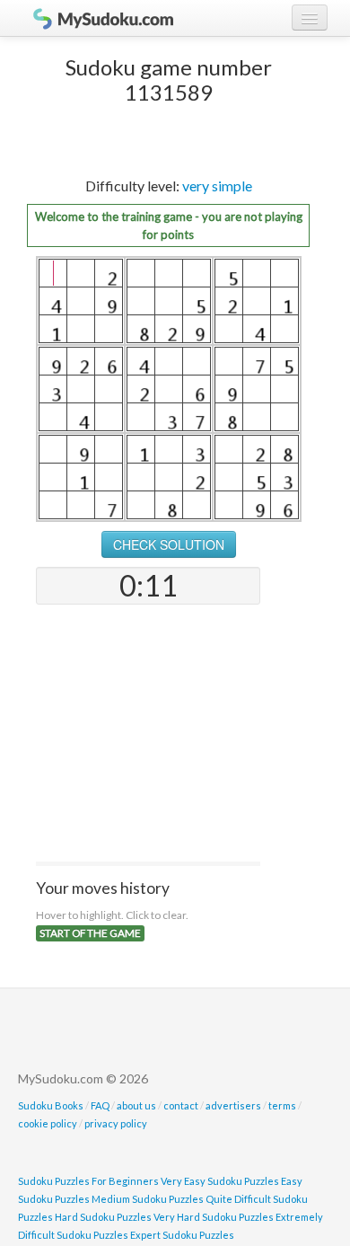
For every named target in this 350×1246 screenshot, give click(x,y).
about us (136, 1105)
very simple (217, 185)
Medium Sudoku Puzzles (148, 1199)
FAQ (100, 1105)
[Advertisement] (148, 735)
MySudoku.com (94, 18)
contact (180, 1105)
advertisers (233, 1105)
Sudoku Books (50, 1105)
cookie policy (47, 1123)
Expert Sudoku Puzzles (182, 1235)
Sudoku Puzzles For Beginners (88, 1181)
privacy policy (115, 1123)
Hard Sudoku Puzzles (103, 1217)
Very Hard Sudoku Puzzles (213, 1217)
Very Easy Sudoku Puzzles (220, 1181)
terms (282, 1105)
